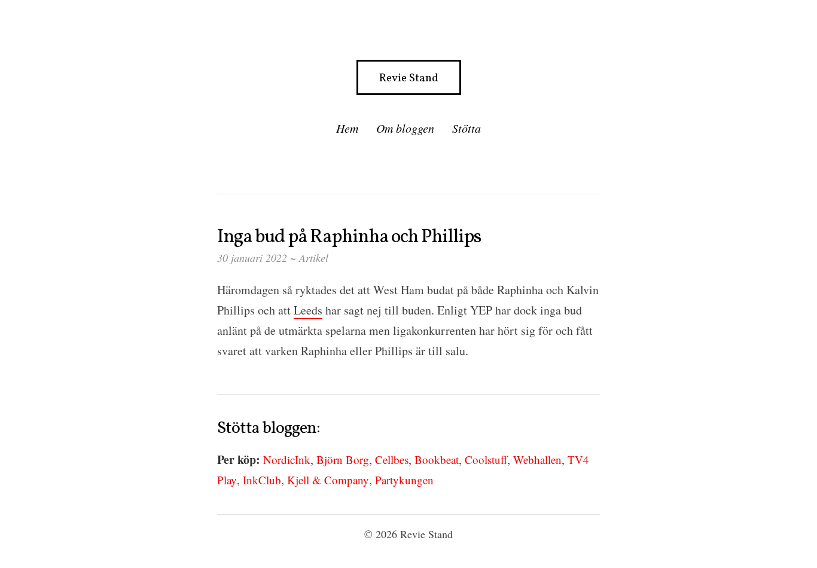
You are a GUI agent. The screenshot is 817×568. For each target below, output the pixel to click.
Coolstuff (486, 459)
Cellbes (391, 459)
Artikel (313, 258)
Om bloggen (405, 128)
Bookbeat (436, 459)
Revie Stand (408, 78)
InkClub (262, 479)
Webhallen (537, 459)
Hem (347, 128)
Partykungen (404, 479)
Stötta (466, 128)
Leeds (308, 310)
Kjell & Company (328, 479)
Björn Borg (342, 459)
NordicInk (286, 459)
